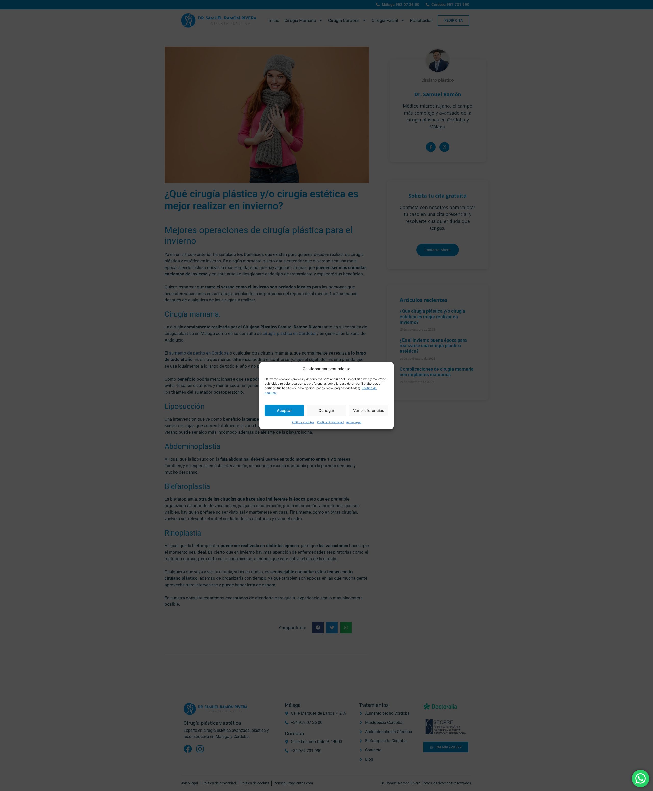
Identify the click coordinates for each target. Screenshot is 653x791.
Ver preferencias (368, 410)
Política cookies (303, 422)
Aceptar (284, 410)
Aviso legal (353, 422)
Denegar (326, 410)
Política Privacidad (330, 422)
